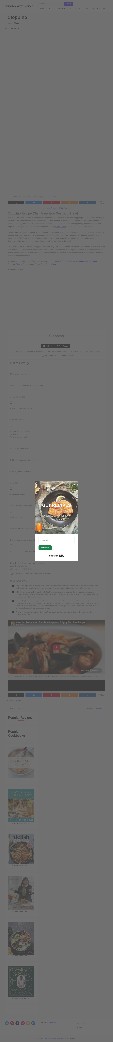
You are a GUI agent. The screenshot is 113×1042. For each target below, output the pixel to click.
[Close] (75, 484)
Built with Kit (56, 556)
